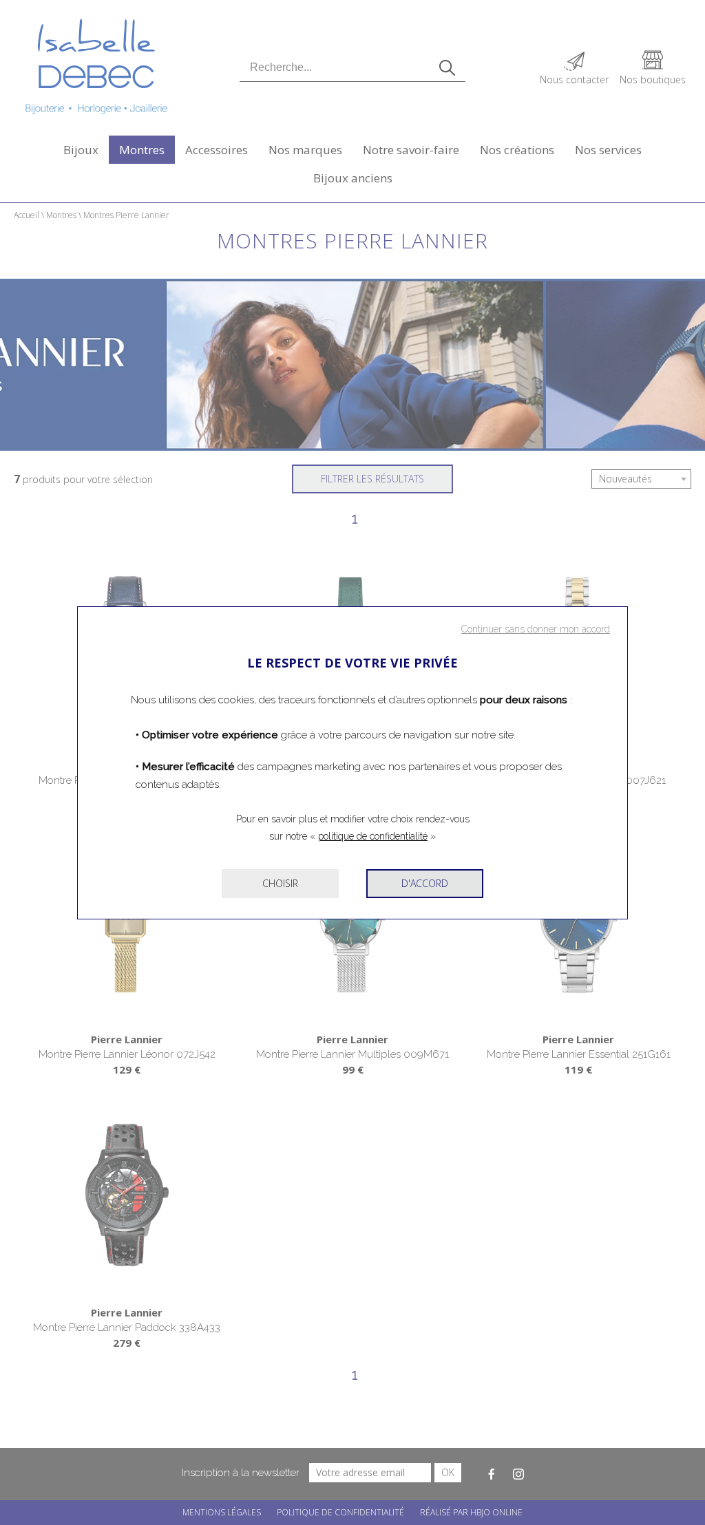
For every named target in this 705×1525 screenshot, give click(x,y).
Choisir (280, 883)
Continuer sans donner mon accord (535, 628)
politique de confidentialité (373, 836)
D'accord (424, 883)
